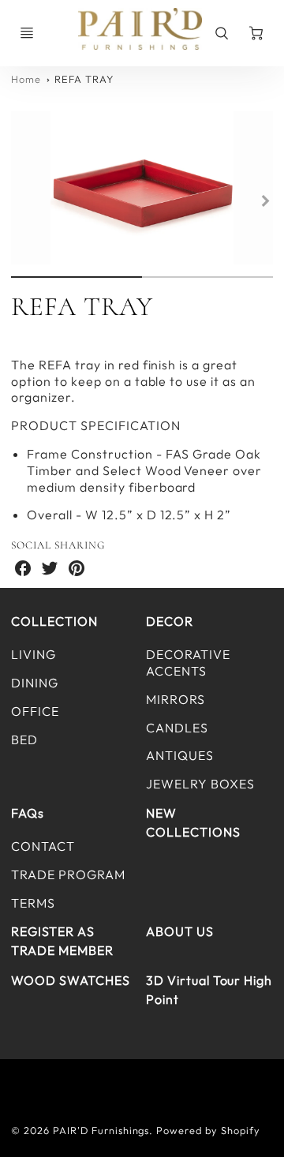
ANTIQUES (180, 755)
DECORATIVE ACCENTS (188, 662)
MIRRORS (175, 699)
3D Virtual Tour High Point (209, 989)
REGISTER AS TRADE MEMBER (62, 940)
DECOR (169, 621)
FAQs (27, 813)
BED (24, 739)
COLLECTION (54, 621)
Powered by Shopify (208, 1130)
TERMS (33, 903)
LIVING (33, 654)
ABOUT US (180, 931)
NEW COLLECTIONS (193, 822)
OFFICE (35, 711)
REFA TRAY (84, 79)
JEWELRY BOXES (200, 784)
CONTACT (43, 846)
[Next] (265, 200)
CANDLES (177, 728)
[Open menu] (27, 33)
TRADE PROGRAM (68, 874)
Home (26, 79)
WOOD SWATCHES (70, 980)
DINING (34, 683)
